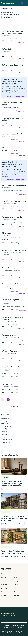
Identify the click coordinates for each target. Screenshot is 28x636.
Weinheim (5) (4, 423)
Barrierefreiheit (20, 625)
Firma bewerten (22, 42)
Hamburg (16, 574)
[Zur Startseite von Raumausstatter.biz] (7, 3)
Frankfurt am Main (6, 581)
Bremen (3, 592)
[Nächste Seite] (25, 402)
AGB (18, 627)
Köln (15, 577)
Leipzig (16, 584)
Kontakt (7, 625)
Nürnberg (16, 595)
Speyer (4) (4, 429)
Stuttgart (16, 581)
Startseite (3, 8)
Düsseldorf (4, 584)
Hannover (3, 595)
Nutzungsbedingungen (9, 627)
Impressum (22, 627)
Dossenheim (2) (5, 442)
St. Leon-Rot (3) (5, 437)
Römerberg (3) (5, 434)
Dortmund (4, 588)
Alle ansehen (23, 569)
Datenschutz (13, 625)
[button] (22, 3)
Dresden (16, 592)
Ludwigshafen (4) (6, 426)
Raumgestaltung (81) (7, 24)
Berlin (2, 574)
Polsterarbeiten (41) (21, 24)
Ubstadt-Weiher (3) (6, 439)
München (3, 577)
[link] (14, 37)
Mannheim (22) (5, 418)
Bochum (16, 599)
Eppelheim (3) (5, 431)
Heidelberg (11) (5, 421)
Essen (16, 588)
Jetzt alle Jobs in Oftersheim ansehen (16, 96)
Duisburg (3, 599)
